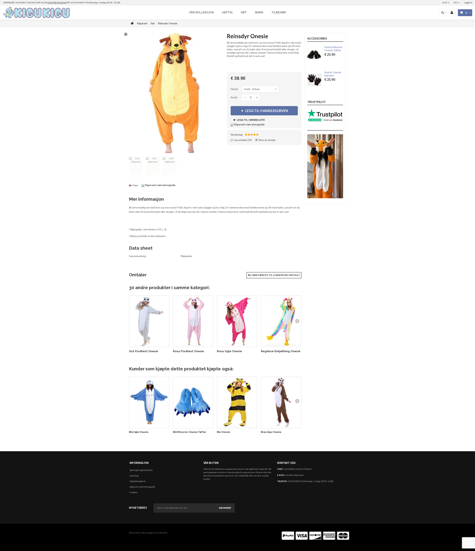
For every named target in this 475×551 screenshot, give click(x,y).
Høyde (234, 89)
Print (135, 185)
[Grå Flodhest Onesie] (149, 321)
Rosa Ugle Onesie (229, 351)
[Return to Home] (132, 23)
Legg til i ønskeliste (250, 120)
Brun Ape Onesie (271, 431)
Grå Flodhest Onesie (143, 351)
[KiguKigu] (37, 13)
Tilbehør (278, 12)
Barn (259, 12)
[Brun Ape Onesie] (281, 402)
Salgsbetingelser (138, 481)
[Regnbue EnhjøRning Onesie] (281, 321)
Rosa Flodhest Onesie (188, 351)
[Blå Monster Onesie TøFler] (193, 402)
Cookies (134, 492)
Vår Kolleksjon (201, 12)
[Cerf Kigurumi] (136, 166)
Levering (134, 475)
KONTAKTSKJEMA (57, 2)
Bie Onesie (223, 431)
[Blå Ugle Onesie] (149, 402)
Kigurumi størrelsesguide (142, 486)
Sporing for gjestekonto (141, 470)
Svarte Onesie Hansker (332, 74)
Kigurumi (142, 23)
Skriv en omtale (266, 140)
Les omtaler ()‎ (243, 140)
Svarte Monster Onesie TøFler (333, 48)
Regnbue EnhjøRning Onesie (280, 351)
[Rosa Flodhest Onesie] (193, 321)
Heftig (227, 12)
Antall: (234, 97)
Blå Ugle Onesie (138, 431)
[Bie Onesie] (237, 402)
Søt (244, 12)
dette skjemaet (295, 475)
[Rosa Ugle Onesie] (237, 321)
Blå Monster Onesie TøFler (189, 431)
